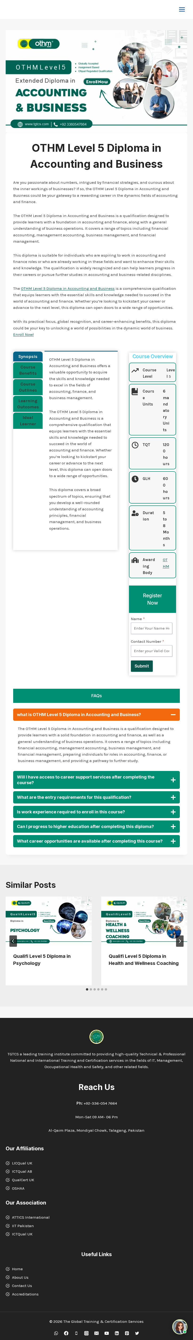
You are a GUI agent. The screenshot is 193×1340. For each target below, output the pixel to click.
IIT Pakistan (23, 1225)
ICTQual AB (22, 1171)
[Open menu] (181, 9)
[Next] (180, 941)
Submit (142, 666)
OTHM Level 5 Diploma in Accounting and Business (68, 288)
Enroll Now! (23, 334)
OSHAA (18, 1188)
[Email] (96, 1333)
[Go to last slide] (13, 941)
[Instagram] (86, 1333)
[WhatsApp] (56, 1333)
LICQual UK (22, 1163)
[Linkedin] (116, 1333)
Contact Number (147, 641)
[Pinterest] (126, 1333)
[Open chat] (179, 1326)
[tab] (28, 356)
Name (138, 618)
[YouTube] (106, 1333)
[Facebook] (66, 1333)
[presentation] (49, 921)
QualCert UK (23, 1179)
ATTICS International (31, 1217)
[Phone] (76, 1333)
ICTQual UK (22, 1234)
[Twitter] (137, 1333)
